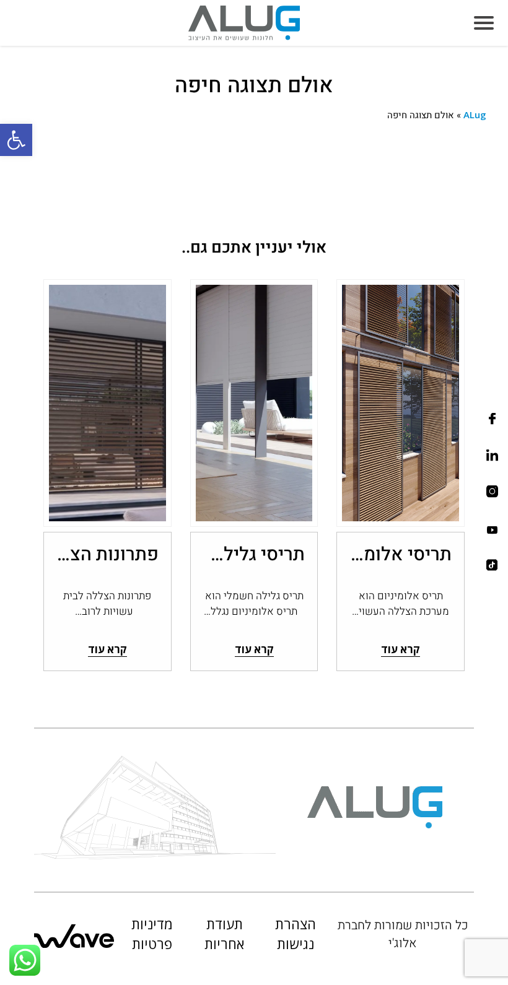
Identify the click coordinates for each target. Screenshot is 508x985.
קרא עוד (400, 649)
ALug (474, 114)
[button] (16, 140)
